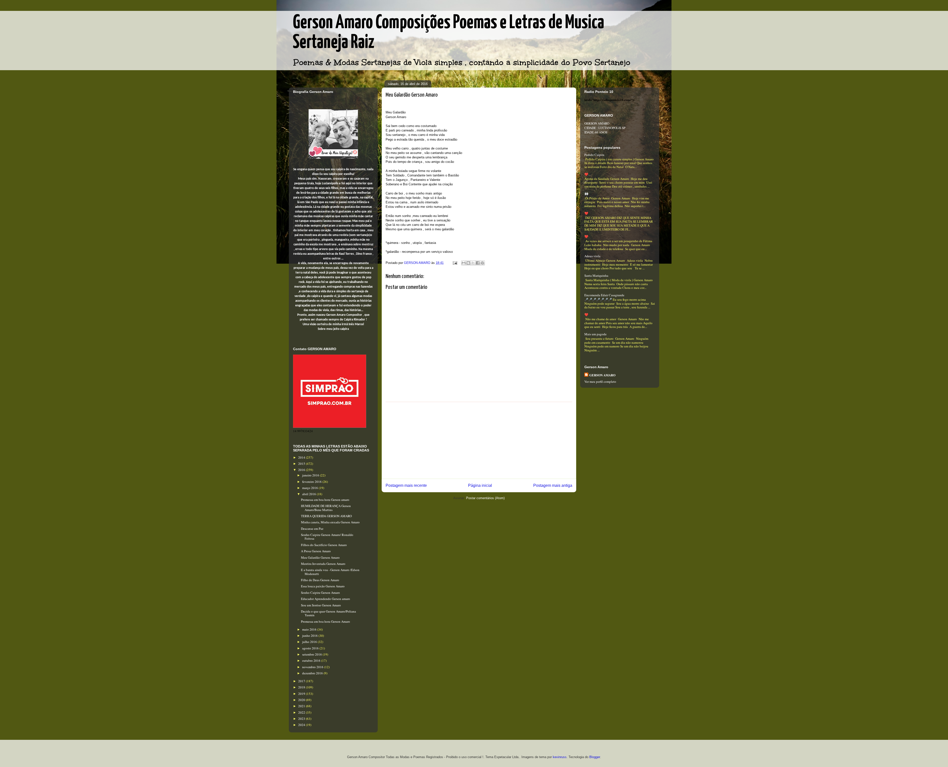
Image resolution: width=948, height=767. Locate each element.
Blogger (594, 757)
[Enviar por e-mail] (463, 262)
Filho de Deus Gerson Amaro (320, 580)
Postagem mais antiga (552, 485)
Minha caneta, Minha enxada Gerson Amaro (330, 522)
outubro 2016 (311, 660)
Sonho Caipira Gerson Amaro (320, 592)
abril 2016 (309, 494)
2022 (302, 712)
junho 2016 (310, 635)
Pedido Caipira (594, 154)
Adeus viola (592, 256)
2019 (302, 693)
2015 (302, 463)
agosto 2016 (310, 648)
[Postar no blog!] (468, 262)
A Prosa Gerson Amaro (316, 551)
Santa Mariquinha (596, 275)
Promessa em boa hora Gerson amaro (325, 499)
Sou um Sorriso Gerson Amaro (321, 605)
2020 (302, 700)
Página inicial (480, 485)
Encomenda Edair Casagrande (604, 295)
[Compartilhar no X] (473, 262)
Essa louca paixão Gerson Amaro (323, 586)
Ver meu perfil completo (600, 381)
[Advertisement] (479, 440)
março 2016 (310, 488)
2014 (302, 457)
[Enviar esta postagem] (454, 263)
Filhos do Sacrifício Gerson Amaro (324, 545)
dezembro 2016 (313, 673)
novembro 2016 (313, 667)
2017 (302, 681)
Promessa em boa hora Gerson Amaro (325, 621)
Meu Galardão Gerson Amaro (320, 557)
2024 (302, 725)
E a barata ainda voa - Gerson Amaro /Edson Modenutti (330, 572)
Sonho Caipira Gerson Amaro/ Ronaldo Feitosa (327, 537)
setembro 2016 (312, 654)
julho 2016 (310, 641)
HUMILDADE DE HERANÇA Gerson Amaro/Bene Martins (326, 508)
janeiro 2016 (311, 475)
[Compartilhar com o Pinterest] (482, 262)
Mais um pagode (595, 334)
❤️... (587, 174)
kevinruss (560, 757)
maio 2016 (309, 629)
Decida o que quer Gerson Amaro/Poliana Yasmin (328, 613)
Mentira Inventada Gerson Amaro (323, 563)
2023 (302, 718)
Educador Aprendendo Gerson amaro (325, 599)
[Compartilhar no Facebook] (477, 262)
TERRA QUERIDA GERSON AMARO (326, 516)
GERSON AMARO (602, 375)
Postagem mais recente (406, 485)
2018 (302, 687)
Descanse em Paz (312, 528)
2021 (302, 706)
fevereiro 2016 (312, 481)
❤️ (586, 213)
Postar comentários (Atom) (485, 498)
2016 (302, 470)
